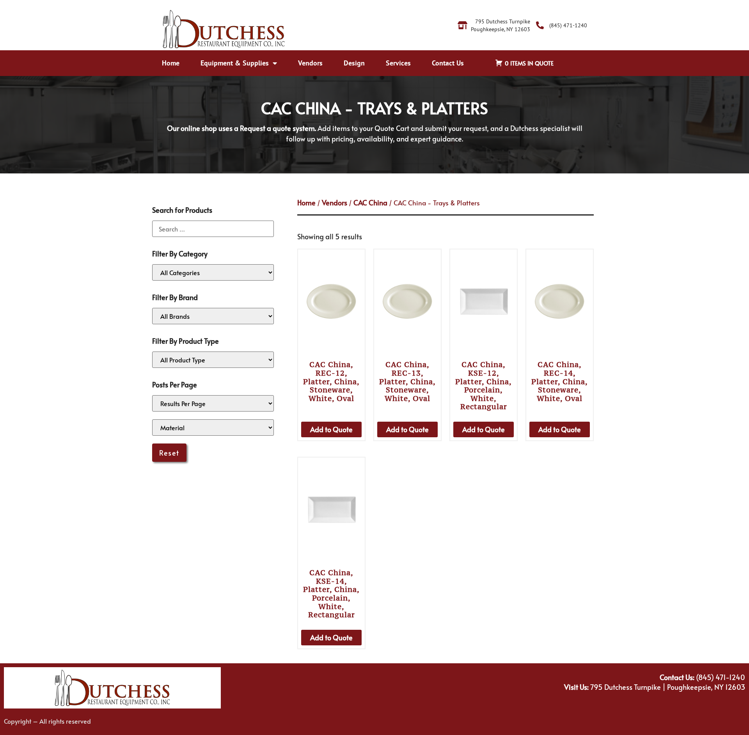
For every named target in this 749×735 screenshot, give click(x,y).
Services (398, 62)
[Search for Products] (213, 229)
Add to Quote (331, 429)
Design (354, 62)
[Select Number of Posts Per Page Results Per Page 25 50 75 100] (213, 403)
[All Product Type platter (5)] (213, 360)
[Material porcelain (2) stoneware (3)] (213, 427)
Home (170, 62)
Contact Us (448, 62)
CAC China (370, 202)
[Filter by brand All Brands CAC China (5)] (213, 316)
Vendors (310, 62)
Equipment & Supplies (235, 62)
